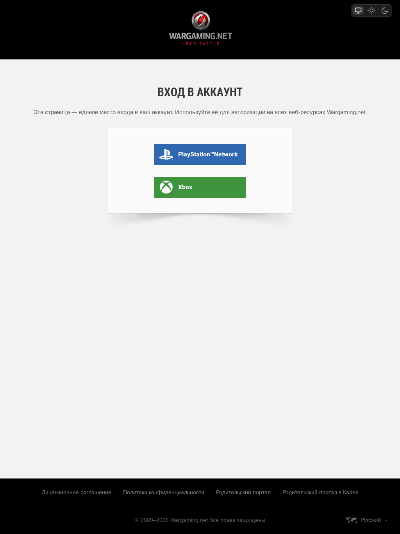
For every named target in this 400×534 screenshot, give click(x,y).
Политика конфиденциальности (163, 492)
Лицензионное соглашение (76, 492)
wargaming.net (200, 29)
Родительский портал (243, 492)
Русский (371, 520)
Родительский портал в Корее (320, 492)
